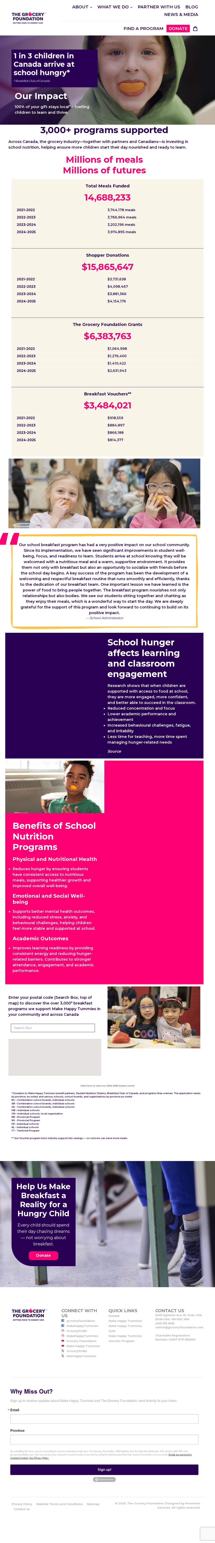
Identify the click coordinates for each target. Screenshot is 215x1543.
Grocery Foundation (81, 1341)
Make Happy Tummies (83, 1346)
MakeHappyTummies (82, 1325)
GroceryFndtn (76, 1330)
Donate (43, 1255)
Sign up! (104, 1470)
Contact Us (22, 1509)
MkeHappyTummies (81, 1356)
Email (14, 1410)
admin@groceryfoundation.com (179, 1327)
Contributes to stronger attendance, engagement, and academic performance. (53, 965)
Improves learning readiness (40, 948)
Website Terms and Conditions (59, 1504)
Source (114, 751)
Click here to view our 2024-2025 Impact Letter (107, 1085)
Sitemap (93, 1504)
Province (17, 1430)
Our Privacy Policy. (39, 1457)
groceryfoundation (80, 1320)
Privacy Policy (22, 1504)
